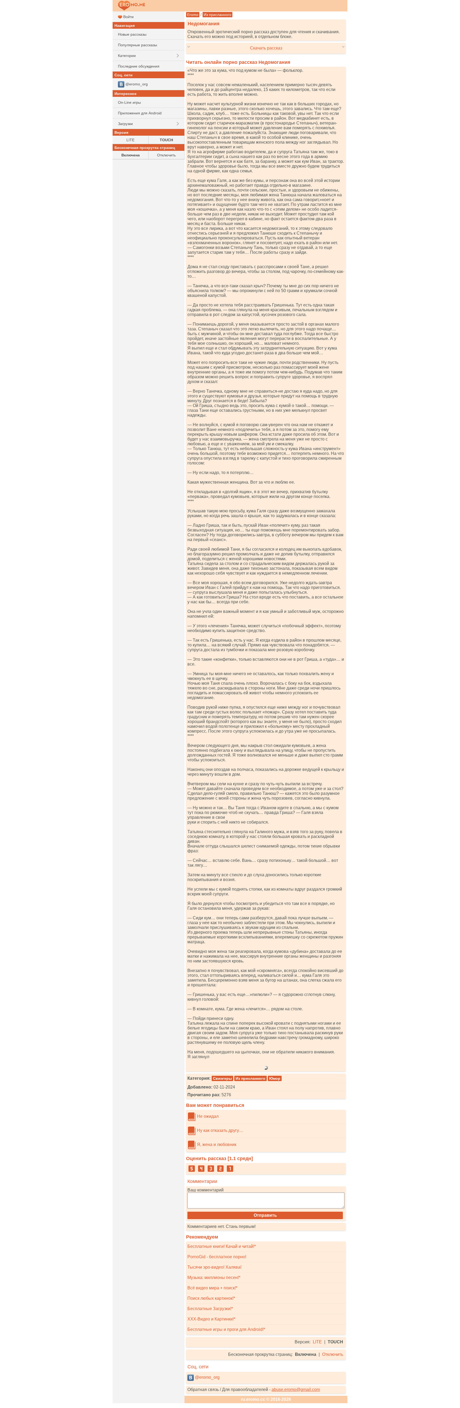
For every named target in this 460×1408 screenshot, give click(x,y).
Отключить (332, 1354)
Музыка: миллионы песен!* (213, 1277)
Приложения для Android (140, 113)
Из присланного (217, 15)
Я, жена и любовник (216, 1144)
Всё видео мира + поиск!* (212, 1288)
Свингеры (222, 1078)
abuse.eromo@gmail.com (296, 1389)
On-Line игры (129, 102)
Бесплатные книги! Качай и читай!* (221, 1246)
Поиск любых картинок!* (211, 1298)
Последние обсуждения (138, 66)
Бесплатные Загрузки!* (210, 1308)
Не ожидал (207, 1116)
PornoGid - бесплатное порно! (216, 1257)
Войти (128, 17)
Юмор (274, 1078)
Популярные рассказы (137, 45)
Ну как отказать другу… (219, 1130)
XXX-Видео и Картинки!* (211, 1319)
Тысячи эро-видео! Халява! (214, 1267)
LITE (317, 1342)
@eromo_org (207, 1377)
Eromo (192, 15)
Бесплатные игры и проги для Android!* (226, 1329)
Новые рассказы (132, 34)
